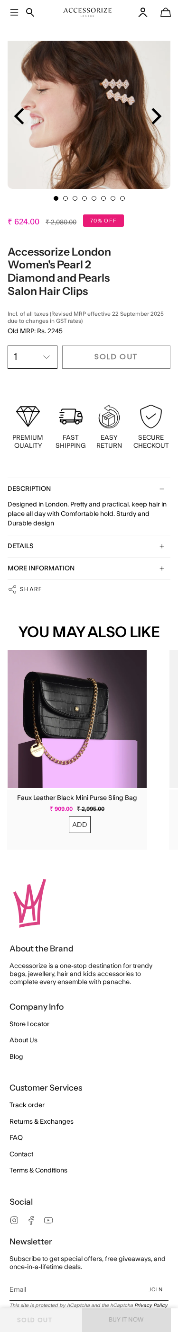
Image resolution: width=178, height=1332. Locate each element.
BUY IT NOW (126, 1320)
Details (21, 546)
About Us (23, 1040)
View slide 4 (84, 198)
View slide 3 (75, 198)
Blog (16, 1057)
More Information (41, 568)
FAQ (16, 1138)
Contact (21, 1154)
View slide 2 (65, 198)
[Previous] (20, 116)
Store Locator (29, 1024)
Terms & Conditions (38, 1170)
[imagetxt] (87, 12)
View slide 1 (56, 198)
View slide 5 (94, 198)
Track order (27, 1105)
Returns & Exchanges (41, 1122)
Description (29, 489)
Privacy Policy (151, 1305)
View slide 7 (113, 198)
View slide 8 (122, 198)
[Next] (155, 116)
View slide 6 (103, 198)
